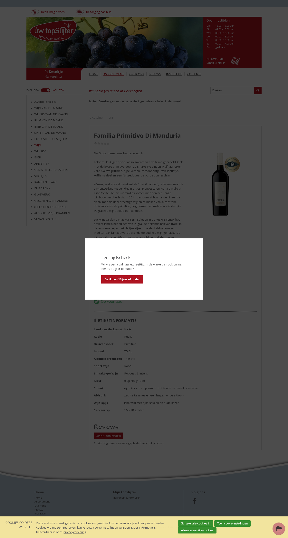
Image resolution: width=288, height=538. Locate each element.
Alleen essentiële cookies (197, 530)
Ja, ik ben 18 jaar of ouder (122, 279)
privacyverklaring (74, 532)
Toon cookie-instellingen (232, 523)
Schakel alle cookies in (195, 523)
